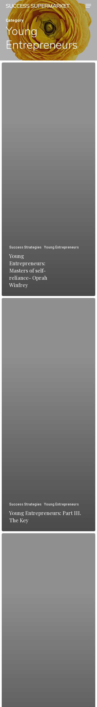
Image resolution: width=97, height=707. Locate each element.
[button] (88, 5)
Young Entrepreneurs (61, 247)
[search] (78, 5)
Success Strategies (25, 247)
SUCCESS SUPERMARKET (38, 5)
